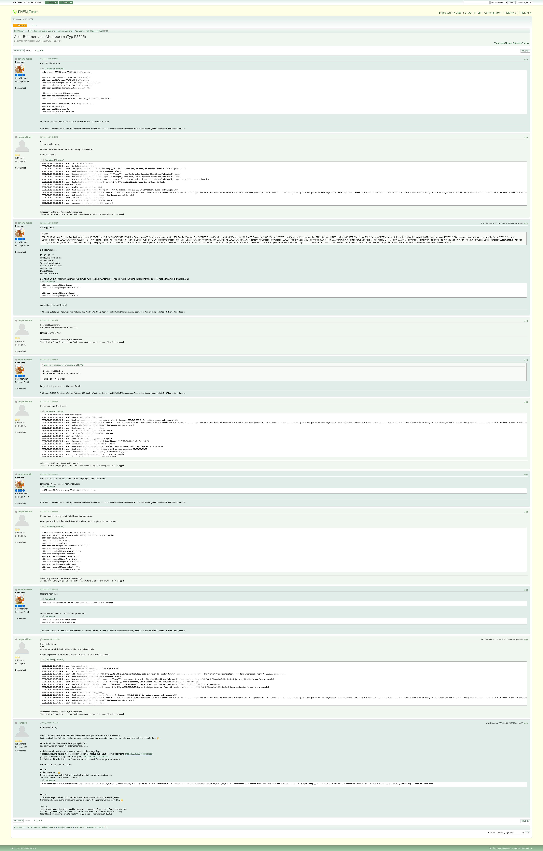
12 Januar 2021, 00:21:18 (49, 137)
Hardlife (22, 722)
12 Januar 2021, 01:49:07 (49, 223)
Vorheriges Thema (503, 43)
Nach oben (18, 821)
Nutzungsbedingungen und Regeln (507, 848)
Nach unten (19, 50)
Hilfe (491, 848)
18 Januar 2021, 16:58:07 (51, 639)
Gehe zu (491, 832)
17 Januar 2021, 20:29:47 (49, 474)
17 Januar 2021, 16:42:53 (49, 401)
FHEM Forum (28, 12)
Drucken (525, 51)
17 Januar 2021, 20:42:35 (49, 511)
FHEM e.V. (525, 12)
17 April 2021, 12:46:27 (50, 723)
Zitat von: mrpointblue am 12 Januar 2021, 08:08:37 (64, 365)
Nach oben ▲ (527, 848)
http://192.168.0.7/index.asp (96, 756)
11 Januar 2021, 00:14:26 (49, 59)
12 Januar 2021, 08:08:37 (49, 320)
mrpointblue (25, 137)
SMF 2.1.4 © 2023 (17, 848)
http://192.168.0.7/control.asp (138, 754)
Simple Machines (30, 848)
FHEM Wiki (510, 12)
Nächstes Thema (521, 43)
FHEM (477, 12)
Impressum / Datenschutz (455, 12)
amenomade (25, 58)
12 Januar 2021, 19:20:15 (49, 359)
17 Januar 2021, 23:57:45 (49, 589)
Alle (41, 50)
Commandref (492, 12)
